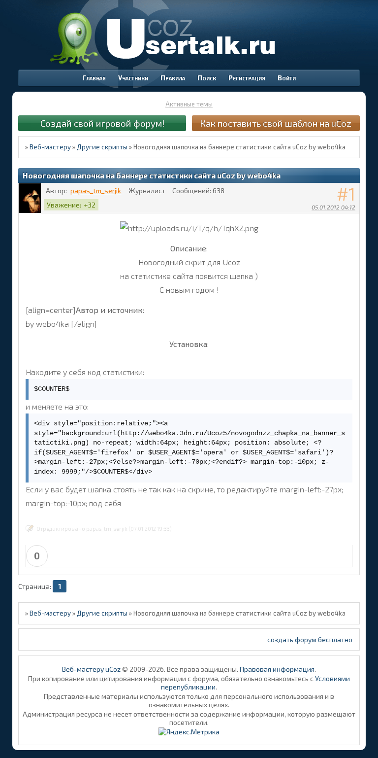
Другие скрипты (102, 147)
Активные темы (189, 104)
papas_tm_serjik (95, 190)
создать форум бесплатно (309, 639)
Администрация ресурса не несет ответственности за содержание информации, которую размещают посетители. (189, 718)
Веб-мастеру (50, 147)
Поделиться (352, 220)
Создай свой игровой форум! (102, 123)
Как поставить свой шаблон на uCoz (275, 123)
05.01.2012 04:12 (333, 207)
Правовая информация (277, 669)
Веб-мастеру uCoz (91, 669)
